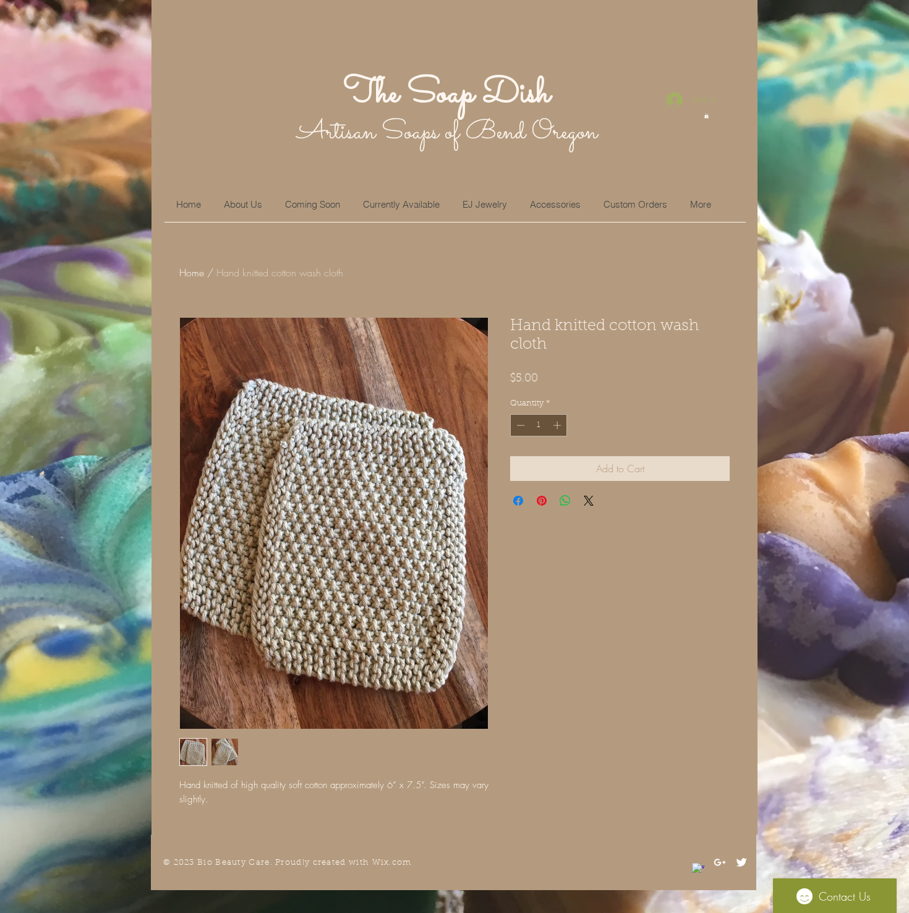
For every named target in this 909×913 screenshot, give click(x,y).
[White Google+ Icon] (720, 862)
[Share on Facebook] (518, 500)
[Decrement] (519, 425)
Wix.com (392, 863)
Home (191, 272)
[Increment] (558, 425)
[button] (706, 115)
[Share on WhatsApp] (565, 500)
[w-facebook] (698, 869)
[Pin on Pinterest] (541, 500)
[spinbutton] (539, 425)
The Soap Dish (447, 94)
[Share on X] (588, 500)
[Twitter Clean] (741, 862)
